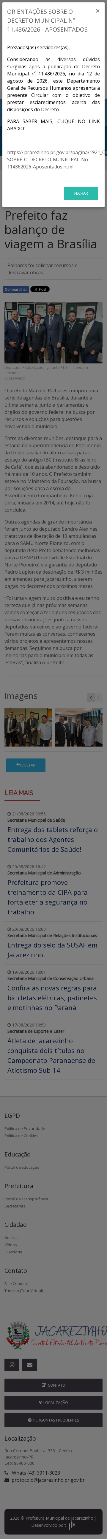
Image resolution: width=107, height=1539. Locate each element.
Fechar (81, 193)
